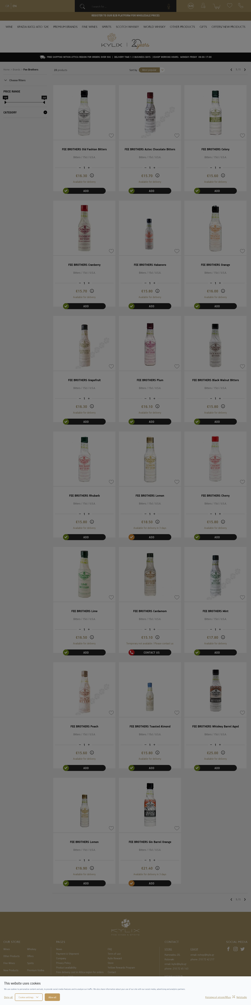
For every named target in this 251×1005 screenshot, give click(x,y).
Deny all (8, 997)
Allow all (52, 997)
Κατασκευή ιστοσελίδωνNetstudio (226, 997)
